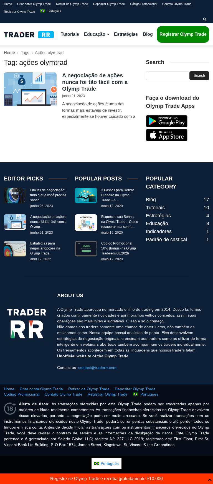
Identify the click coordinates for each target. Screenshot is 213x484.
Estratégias (126, 34)
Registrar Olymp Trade (19, 11)
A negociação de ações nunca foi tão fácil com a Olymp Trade (95, 82)
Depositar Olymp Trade (109, 4)
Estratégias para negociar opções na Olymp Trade (45, 248)
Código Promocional (143, 4)
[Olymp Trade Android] (166, 126)
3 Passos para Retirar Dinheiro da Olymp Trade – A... (117, 195)
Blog (148, 34)
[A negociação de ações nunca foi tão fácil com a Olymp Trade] (30, 90)
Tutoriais (70, 34)
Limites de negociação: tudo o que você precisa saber (48, 195)
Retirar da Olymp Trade (72, 4)
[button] (205, 19)
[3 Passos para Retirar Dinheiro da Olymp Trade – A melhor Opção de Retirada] (86, 195)
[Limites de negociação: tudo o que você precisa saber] (15, 195)
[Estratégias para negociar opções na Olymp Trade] (15, 248)
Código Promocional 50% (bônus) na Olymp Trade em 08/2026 (118, 248)
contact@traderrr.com (97, 367)
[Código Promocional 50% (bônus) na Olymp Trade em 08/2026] (86, 248)
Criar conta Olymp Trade (34, 4)
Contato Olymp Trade (176, 4)
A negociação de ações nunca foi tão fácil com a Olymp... (48, 222)
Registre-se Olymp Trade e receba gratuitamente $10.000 (106, 478)
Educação (94, 34)
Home (8, 4)
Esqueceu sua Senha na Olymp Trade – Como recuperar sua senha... (119, 222)
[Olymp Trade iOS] (166, 139)
